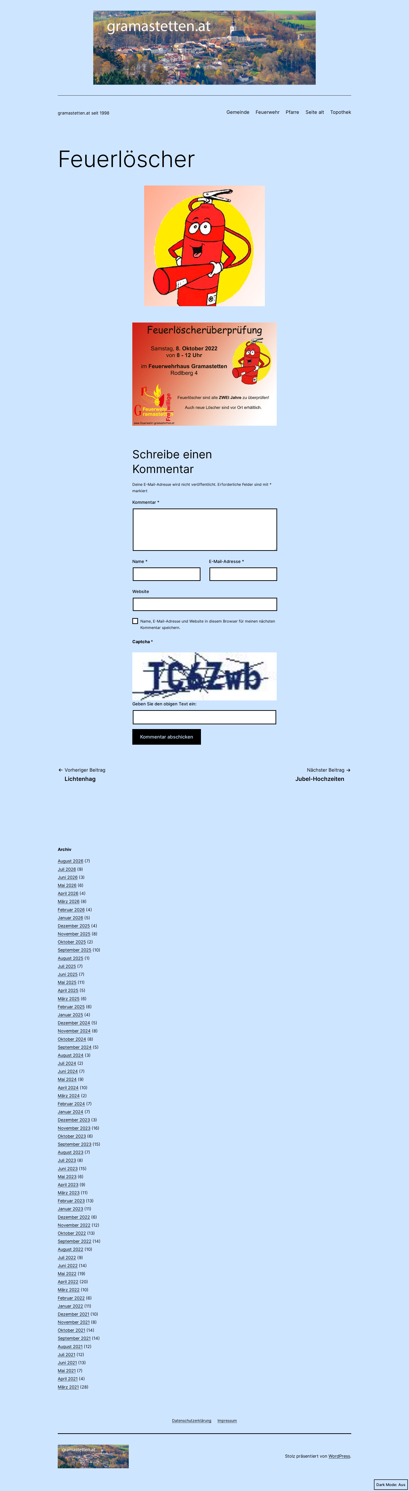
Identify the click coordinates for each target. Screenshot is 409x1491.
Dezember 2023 (74, 1119)
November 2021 (74, 1322)
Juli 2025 (67, 966)
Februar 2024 (71, 1103)
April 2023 (68, 1184)
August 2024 (71, 1055)
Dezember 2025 (74, 925)
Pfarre (292, 112)
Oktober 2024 (72, 1039)
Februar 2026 (71, 909)
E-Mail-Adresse (226, 561)
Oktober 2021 (71, 1330)
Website (140, 591)
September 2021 (74, 1338)
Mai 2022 (67, 1273)
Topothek (340, 112)
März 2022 (69, 1289)
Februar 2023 (71, 1200)
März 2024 (69, 1095)
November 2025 (74, 933)
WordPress (339, 1456)
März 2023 (69, 1192)
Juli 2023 (67, 1160)
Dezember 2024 (74, 1022)
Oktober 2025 (72, 941)
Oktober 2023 (72, 1136)
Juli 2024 (67, 1063)
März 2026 (69, 901)
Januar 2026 (70, 917)
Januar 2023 (70, 1208)
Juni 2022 (68, 1265)
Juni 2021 (67, 1362)
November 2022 (74, 1225)
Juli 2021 (66, 1354)
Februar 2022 (71, 1298)
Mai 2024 (67, 1079)
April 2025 (68, 990)
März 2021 (68, 1387)
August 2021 (70, 1346)
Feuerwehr (268, 112)
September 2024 (75, 1047)
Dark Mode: (386, 1484)
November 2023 (74, 1128)
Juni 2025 (68, 974)
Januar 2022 (70, 1306)
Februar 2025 (71, 1006)
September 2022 (74, 1241)
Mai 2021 (67, 1370)
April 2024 (68, 1087)
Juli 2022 (67, 1257)
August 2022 (70, 1249)
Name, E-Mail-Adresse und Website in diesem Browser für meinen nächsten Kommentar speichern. (207, 624)
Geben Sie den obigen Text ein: (164, 703)
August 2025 (70, 958)
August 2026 (70, 860)
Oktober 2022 (72, 1233)
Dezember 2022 (74, 1217)
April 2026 (68, 893)
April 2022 (68, 1281)
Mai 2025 (67, 982)
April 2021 (68, 1378)
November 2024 (74, 1030)
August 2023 (70, 1152)
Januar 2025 (70, 1014)
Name (139, 561)
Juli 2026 (67, 869)
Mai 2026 (67, 885)
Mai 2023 (67, 1176)
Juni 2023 (68, 1168)
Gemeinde (238, 112)
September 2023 (74, 1144)
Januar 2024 (70, 1111)
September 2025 (74, 949)
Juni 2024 (68, 1071)
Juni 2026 (68, 877)
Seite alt (315, 112)
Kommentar (145, 502)
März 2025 (69, 998)
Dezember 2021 (73, 1314)
